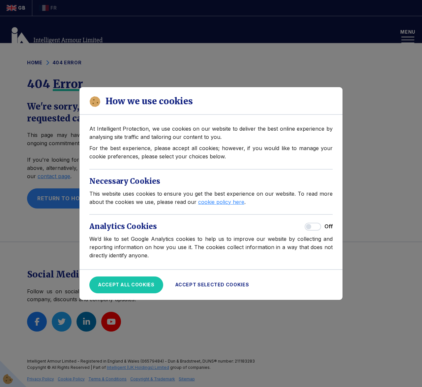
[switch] (313, 227)
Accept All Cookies (126, 284)
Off (328, 226)
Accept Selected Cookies (212, 284)
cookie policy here (221, 202)
